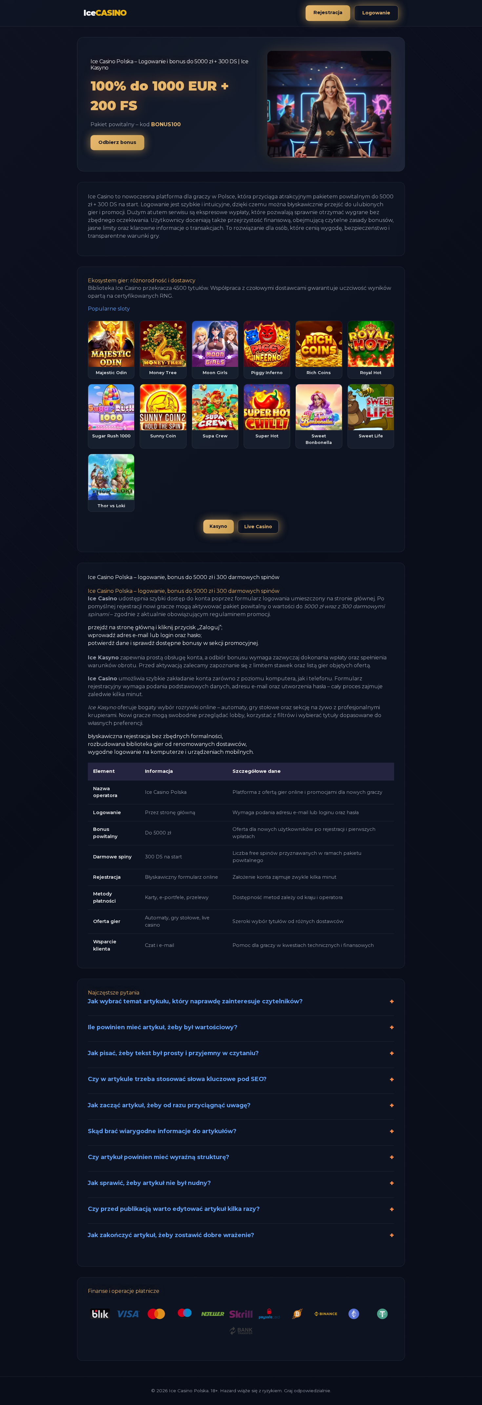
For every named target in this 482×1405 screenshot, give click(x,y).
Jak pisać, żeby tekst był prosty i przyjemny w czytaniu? (173, 1053)
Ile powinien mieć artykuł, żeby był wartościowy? (162, 1027)
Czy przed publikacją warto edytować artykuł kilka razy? (174, 1208)
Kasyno (218, 526)
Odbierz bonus (117, 142)
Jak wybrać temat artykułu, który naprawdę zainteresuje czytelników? (195, 1001)
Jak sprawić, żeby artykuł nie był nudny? (149, 1182)
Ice (105, 13)
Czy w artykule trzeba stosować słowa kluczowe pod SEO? (177, 1078)
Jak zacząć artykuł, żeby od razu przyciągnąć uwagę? (169, 1105)
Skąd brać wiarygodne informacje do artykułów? (162, 1131)
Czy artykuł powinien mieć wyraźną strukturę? (158, 1157)
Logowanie (376, 13)
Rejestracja (327, 12)
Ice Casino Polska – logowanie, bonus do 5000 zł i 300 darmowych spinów (183, 577)
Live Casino (258, 526)
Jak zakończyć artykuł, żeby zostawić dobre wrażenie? (171, 1235)
